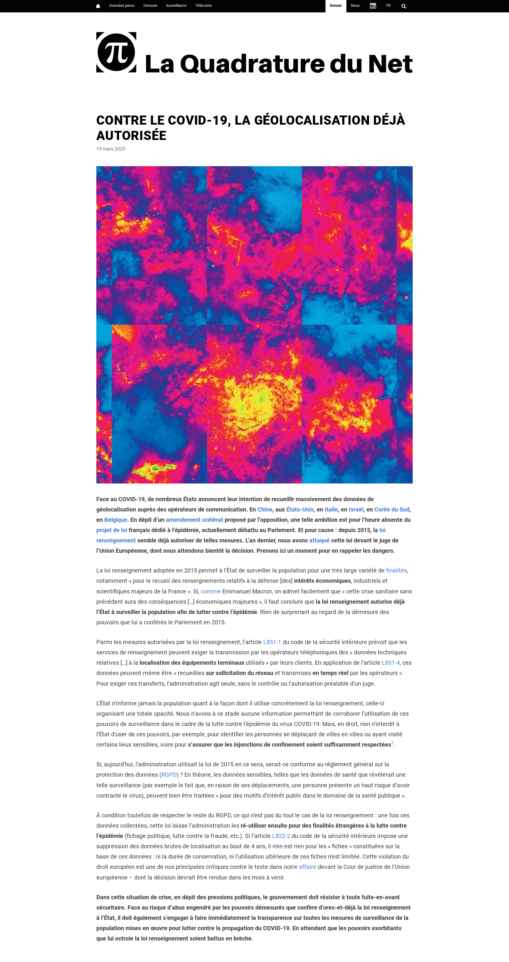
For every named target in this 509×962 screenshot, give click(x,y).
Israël (356, 509)
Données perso (122, 5)
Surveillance (176, 5)
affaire (307, 867)
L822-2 (281, 836)
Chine (264, 509)
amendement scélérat (194, 520)
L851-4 (391, 662)
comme (211, 591)
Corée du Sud (391, 509)
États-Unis (300, 509)
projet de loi (111, 530)
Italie (331, 509)
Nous (355, 5)
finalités (396, 570)
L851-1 (272, 642)
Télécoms (203, 5)
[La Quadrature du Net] (254, 50)
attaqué (319, 540)
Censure (150, 5)
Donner (336, 5)
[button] (392, 744)
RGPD (169, 774)
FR (388, 5)
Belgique (115, 520)
